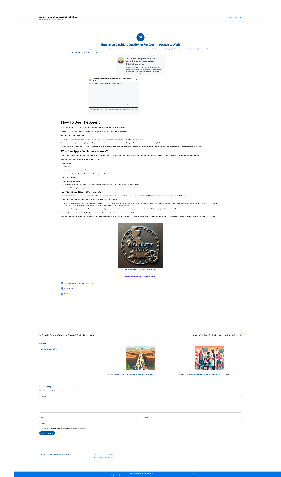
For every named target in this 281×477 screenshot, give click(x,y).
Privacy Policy (110, 454)
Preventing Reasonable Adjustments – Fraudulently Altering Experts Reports (68, 335)
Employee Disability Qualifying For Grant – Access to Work (140, 44)
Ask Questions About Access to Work (97, 49)
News (236, 17)
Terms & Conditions (98, 454)
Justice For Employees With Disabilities (101, 457)
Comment (43, 396)
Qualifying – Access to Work (48, 349)
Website (42, 423)
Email (147, 417)
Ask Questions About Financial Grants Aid (119, 49)
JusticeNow (77, 49)
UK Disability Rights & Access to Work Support (140, 269)
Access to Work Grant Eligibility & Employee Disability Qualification (216, 335)
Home (229, 17)
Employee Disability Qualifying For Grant (192, 49)
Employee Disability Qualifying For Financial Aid (168, 49)
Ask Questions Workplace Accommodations (143, 49)
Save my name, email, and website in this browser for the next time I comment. (64, 428)
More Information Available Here (140, 276)
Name (42, 417)
